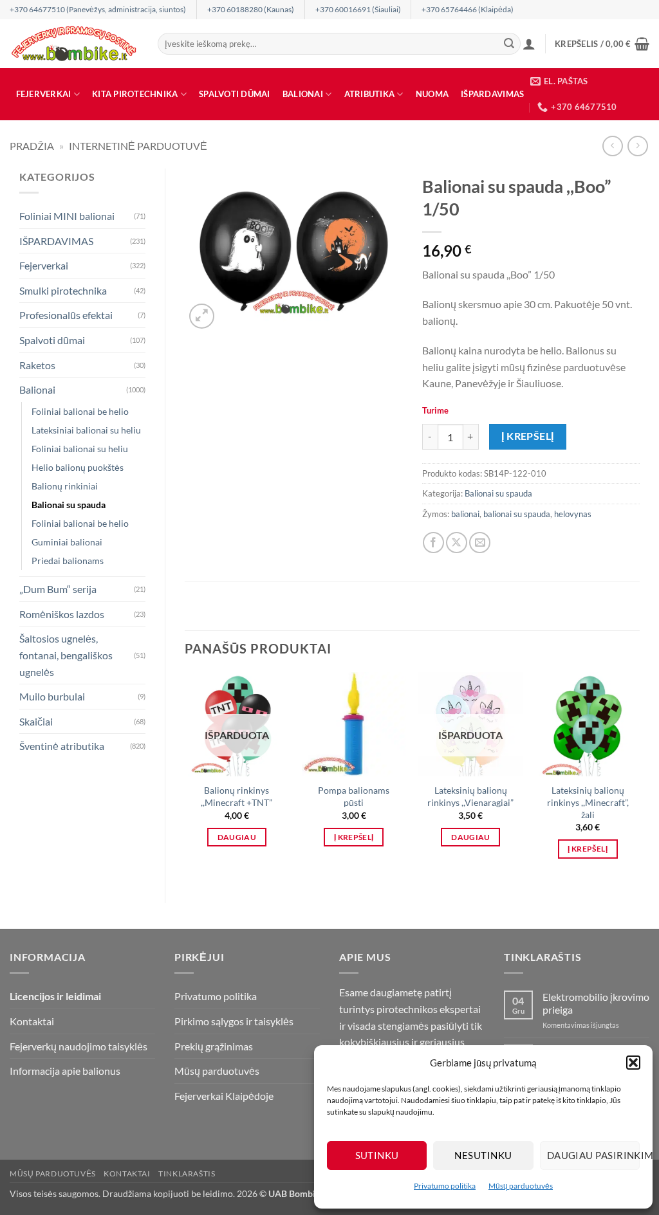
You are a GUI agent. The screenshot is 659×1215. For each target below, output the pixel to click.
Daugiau (237, 837)
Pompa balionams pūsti (353, 796)
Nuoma (432, 94)
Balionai (303, 94)
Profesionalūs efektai (66, 315)
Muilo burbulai (52, 696)
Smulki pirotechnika (63, 290)
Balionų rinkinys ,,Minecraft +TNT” (236, 796)
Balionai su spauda (69, 504)
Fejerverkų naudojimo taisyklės (78, 1046)
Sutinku (377, 1155)
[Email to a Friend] (479, 542)
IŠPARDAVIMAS (492, 94)
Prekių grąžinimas (213, 1046)
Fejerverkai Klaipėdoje (224, 1096)
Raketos (37, 365)
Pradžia (32, 146)
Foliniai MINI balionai (67, 216)
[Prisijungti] (529, 44)
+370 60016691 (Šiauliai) (358, 9)
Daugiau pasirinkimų (593, 1155)
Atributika (369, 94)
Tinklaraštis (186, 1173)
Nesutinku (483, 1155)
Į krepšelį (527, 436)
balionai (465, 514)
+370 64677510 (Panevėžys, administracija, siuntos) (98, 9)
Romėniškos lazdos (61, 614)
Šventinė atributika (61, 746)
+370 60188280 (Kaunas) (250, 9)
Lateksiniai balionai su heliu (86, 430)
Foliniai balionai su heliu (80, 448)
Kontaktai (32, 1021)
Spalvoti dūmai (234, 94)
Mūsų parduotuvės (520, 1186)
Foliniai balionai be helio (80, 411)
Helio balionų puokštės (78, 467)
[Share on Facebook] (433, 542)
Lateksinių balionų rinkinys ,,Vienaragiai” (470, 796)
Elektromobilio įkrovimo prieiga (596, 1003)
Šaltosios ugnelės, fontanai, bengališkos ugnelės (66, 654)
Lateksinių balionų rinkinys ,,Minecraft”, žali (588, 802)
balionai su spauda (516, 514)
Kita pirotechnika (135, 94)
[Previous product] (637, 146)
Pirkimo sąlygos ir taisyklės (233, 1021)
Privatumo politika (445, 1186)
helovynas (572, 514)
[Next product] (612, 146)
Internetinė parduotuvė (138, 146)
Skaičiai (36, 721)
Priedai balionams (68, 560)
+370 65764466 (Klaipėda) (468, 9)
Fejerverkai (43, 94)
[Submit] (509, 44)
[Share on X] (456, 542)
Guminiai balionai (67, 541)
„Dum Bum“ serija (58, 589)
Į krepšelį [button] (353, 837)
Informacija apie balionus (65, 1070)
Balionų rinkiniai (65, 485)
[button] (633, 1062)
